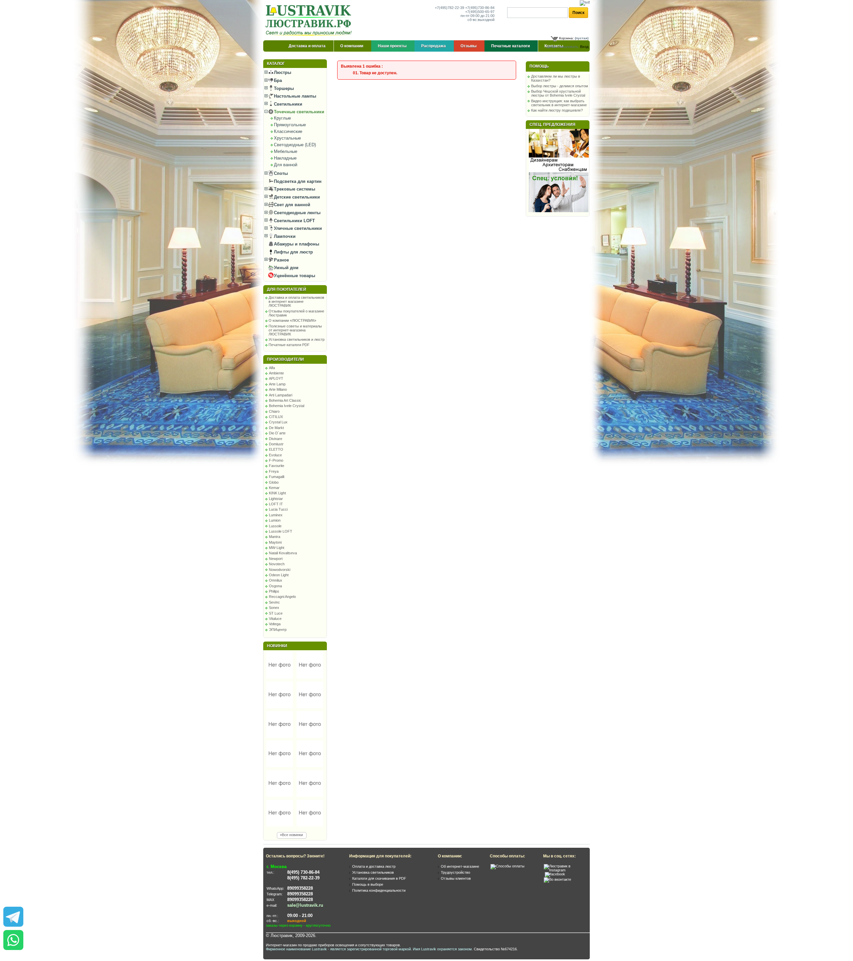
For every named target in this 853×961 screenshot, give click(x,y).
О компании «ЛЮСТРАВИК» (292, 320)
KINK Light (277, 493)
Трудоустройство (455, 872)
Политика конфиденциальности (379, 890)
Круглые (282, 118)
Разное (281, 259)
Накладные (285, 158)
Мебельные (285, 151)
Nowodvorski (279, 570)
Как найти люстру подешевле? (557, 110)
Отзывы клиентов (456, 878)
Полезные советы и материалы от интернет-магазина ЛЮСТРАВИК (295, 330)
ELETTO (276, 449)
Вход (584, 47)
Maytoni (275, 542)
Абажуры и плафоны (296, 243)
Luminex (276, 515)
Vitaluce (275, 619)
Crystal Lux (278, 422)
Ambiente (276, 373)
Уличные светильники (297, 228)
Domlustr (276, 444)
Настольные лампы (294, 96)
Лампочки (284, 236)
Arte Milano (278, 389)
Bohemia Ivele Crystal (286, 406)
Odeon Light (279, 575)
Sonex (274, 608)
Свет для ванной (291, 204)
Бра (277, 80)
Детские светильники (296, 197)
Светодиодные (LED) (295, 144)
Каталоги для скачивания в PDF (379, 878)
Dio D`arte (277, 433)
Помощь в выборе (367, 884)
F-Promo (276, 460)
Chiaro (274, 411)
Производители (285, 359)
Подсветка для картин (297, 181)
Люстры (282, 72)
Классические (288, 131)
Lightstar (276, 499)
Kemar (274, 488)
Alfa (272, 368)
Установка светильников (373, 872)
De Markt (276, 428)
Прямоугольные (290, 124)
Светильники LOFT (294, 220)
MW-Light (276, 548)
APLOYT (276, 378)
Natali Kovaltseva (283, 553)
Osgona (275, 586)
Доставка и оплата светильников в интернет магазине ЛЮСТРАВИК (296, 301)
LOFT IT (276, 504)
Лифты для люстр (293, 251)
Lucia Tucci (278, 509)
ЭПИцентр (278, 630)
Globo (274, 482)
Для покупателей (286, 289)
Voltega (275, 624)
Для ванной (285, 164)
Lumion (275, 520)
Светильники (287, 104)
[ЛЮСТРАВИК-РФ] (310, 20)
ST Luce (276, 613)
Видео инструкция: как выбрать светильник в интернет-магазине (559, 103)
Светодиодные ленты (297, 212)
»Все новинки (291, 835)
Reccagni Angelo (282, 597)
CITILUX (276, 417)
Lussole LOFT (280, 531)
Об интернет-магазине (460, 866)
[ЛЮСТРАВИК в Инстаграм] (565, 870)
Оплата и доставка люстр (374, 866)
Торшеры (283, 88)
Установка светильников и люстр (297, 339)
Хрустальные (287, 138)
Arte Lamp (277, 384)
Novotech (277, 564)
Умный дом (286, 267)
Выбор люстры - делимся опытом (559, 86)
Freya (274, 471)
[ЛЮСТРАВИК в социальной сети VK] (557, 879)
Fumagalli (276, 477)
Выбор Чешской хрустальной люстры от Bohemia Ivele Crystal (558, 93)
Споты (280, 173)
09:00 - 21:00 (300, 915)
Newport (276, 559)
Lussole (275, 526)
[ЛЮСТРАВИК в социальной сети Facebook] (555, 874)
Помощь (539, 66)
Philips (274, 591)
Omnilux (275, 580)
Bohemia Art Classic (285, 400)
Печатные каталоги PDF (289, 345)
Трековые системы (294, 189)
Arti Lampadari (280, 395)
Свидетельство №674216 (495, 949)
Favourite (276, 466)
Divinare (275, 439)
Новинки (277, 646)
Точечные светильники (298, 111)
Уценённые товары (294, 275)
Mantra (274, 537)
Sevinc (274, 602)
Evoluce (275, 455)
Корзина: (566, 38)
